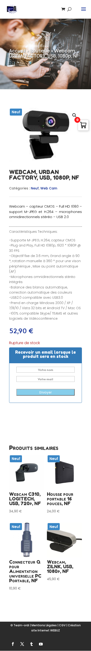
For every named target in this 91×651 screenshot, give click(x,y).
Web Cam (48, 188)
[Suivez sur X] (22, 644)
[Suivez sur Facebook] (13, 644)
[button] (74, 115)
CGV (62, 625)
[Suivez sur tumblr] (31, 644)
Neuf (35, 188)
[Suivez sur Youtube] (41, 644)
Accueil (17, 51)
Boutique (40, 51)
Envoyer (45, 392)
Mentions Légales (44, 625)
